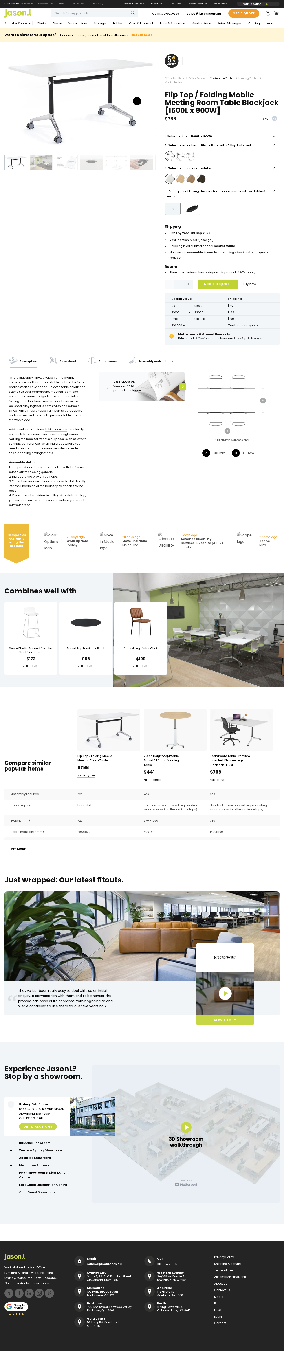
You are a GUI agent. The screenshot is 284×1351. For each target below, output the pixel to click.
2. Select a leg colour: (208, 145)
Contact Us (222, 1290)
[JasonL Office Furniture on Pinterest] (49, 1293)
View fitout (225, 1020)
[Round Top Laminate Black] (85, 623)
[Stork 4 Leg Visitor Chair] (140, 623)
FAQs (218, 1310)
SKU (266, 119)
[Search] (133, 13)
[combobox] (94, 13)
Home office (45, 3)
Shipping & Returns (228, 1264)
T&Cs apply (246, 272)
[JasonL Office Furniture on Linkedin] (29, 1293)
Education (78, 3)
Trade (62, 3)
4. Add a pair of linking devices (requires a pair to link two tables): (215, 193)
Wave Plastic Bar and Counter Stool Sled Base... (31, 650)
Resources (220, 3)
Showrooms (196, 3)
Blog (217, 1303)
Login (218, 1316)
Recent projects (134, 3)
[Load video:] (225, 993)
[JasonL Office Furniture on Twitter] (8, 1293)
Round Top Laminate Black (86, 648)
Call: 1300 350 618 (31, 1118)
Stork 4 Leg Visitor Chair (141, 648)
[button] (276, 13)
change (206, 240)
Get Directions (38, 1126)
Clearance (175, 3)
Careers (220, 1323)
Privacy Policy (224, 1257)
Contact (234, 325)
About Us (220, 1283)
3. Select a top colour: (188, 168)
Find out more (141, 35)
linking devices (56, 429)
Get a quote (244, 13)
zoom (80, 100)
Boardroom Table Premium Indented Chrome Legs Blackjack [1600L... (230, 760)
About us (156, 3)
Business (27, 3)
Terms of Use (223, 1270)
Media (218, 1297)
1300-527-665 (169, 13)
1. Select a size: (189, 136)
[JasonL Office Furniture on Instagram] (39, 1293)
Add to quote (218, 284)
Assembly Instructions (230, 1277)
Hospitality (96, 3)
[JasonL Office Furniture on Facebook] (19, 1293)
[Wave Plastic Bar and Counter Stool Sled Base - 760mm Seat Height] (30, 623)
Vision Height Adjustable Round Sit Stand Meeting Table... (161, 760)
